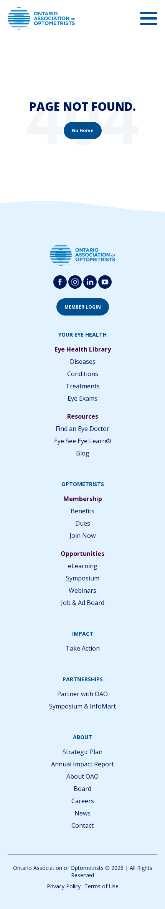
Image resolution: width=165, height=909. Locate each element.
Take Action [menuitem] (83, 648)
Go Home (83, 130)
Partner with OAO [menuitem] (82, 694)
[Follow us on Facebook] (60, 282)
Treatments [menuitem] (83, 386)
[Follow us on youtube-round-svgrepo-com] (105, 282)
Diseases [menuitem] (83, 361)
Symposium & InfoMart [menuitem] (82, 706)
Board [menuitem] (82, 788)
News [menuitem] (82, 813)
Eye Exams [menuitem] (82, 398)
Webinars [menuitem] (82, 590)
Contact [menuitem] (82, 825)
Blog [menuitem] (82, 453)
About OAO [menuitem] (82, 776)
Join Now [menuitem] (82, 535)
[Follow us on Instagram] (75, 282)
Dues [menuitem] (82, 523)
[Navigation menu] (148, 18)
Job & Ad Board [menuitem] (82, 602)
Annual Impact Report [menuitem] (82, 764)
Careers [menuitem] (82, 801)
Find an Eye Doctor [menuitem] (82, 428)
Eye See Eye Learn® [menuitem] (82, 441)
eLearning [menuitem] (82, 566)
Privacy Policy (64, 886)
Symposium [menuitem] (82, 578)
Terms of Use (101, 886)
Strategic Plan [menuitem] (82, 752)
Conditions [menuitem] (82, 374)
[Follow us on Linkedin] (90, 282)
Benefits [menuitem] (82, 511)
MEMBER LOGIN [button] (82, 307)
